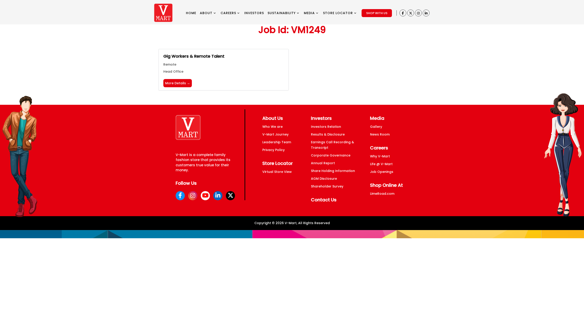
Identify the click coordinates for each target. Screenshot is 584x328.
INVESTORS (254, 13)
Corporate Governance (330, 155)
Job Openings (381, 171)
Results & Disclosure (328, 134)
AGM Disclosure (324, 178)
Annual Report (323, 163)
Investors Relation (326, 126)
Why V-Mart (380, 156)
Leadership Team (276, 142)
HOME (191, 13)
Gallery (376, 126)
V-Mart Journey (275, 134)
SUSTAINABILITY (282, 13)
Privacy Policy (273, 150)
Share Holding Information (333, 171)
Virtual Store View (277, 171)
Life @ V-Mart (381, 164)
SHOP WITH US (376, 13)
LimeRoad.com (382, 193)
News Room (380, 134)
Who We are (272, 126)
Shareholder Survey (327, 186)
